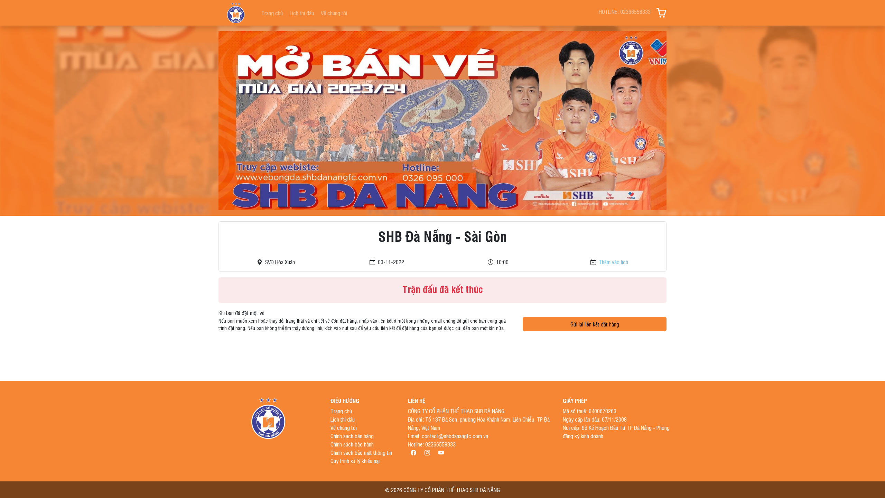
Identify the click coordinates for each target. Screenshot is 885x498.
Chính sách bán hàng (352, 436)
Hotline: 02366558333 (432, 444)
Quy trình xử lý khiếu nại (355, 460)
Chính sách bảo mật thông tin (361, 452)
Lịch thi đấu (302, 13)
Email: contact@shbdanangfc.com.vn (448, 436)
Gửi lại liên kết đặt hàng (594, 324)
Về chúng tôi (334, 13)
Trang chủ (272, 13)
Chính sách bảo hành (352, 444)
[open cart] (661, 13)
